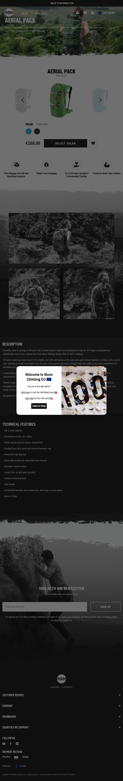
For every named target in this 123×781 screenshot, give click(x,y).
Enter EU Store (39, 406)
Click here (25, 392)
